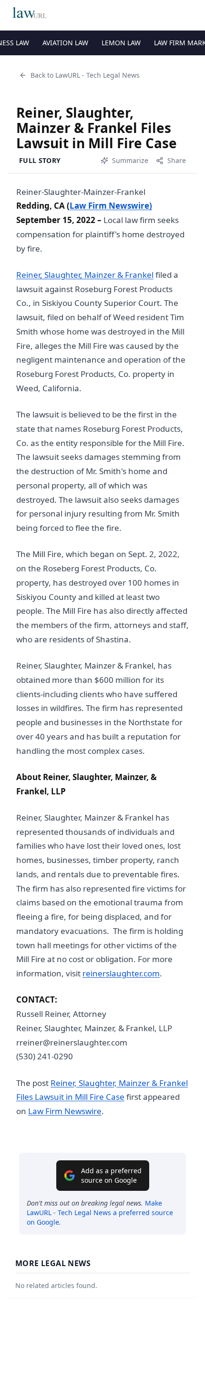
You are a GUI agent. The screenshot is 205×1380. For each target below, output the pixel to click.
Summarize (130, 160)
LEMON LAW (121, 42)
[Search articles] (192, 13)
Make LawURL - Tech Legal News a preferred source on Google (100, 1212)
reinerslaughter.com (121, 973)
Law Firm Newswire (65, 1111)
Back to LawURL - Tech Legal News (85, 75)
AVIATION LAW (65, 42)
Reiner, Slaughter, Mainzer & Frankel (85, 274)
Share (176, 160)
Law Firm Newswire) (111, 205)
